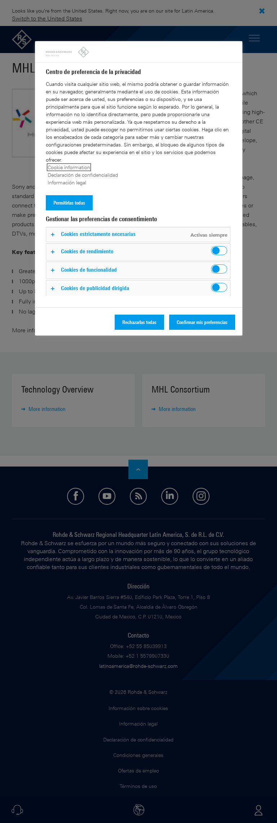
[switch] (219, 250)
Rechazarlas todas (139, 322)
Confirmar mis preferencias (202, 322)
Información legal (67, 182)
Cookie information (69, 167)
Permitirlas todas (69, 203)
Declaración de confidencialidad (83, 175)
